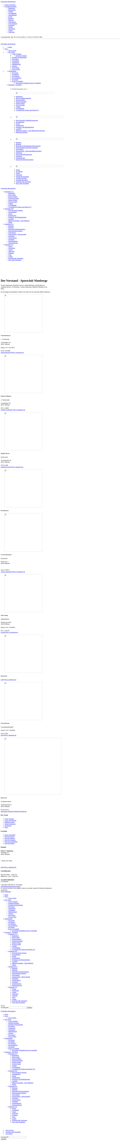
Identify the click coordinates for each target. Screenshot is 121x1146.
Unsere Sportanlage (10, 820)
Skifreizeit (11, 236)
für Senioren (12, 924)
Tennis (10, 246)
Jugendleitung (12, 15)
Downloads (11, 915)
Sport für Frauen (9, 836)
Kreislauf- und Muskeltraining (17, 217)
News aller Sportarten (14, 260)
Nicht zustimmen (6, 891)
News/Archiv (12, 898)
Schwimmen (12, 22)
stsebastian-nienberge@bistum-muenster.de (13, 811)
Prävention (11, 907)
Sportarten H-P (9, 209)
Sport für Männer (10, 838)
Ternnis (10, 27)
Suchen (4, 1139)
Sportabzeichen (12, 241)
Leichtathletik (12, 13)
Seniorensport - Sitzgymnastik (17, 234)
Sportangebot (8, 919)
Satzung (10, 913)
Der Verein (8, 900)
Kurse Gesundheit (10, 835)
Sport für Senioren (10, 840)
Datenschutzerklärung (7, 886)
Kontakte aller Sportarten (15, 258)
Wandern (11, 253)
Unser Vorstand (9, 819)
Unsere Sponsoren (10, 5)
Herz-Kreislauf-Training (15, 210)
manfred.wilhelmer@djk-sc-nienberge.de (13, 410)
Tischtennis (11, 29)
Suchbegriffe (4, 1007)
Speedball (11, 25)
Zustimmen (4, 890)
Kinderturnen (12, 215)
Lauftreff (11, 219)
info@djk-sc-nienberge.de (8, 679)
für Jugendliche (12, 925)
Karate (10, 17)
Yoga (9, 255)
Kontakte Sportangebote (15, 905)
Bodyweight (12, 195)
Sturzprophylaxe (13, 243)
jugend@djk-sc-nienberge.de (9, 632)
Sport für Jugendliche (11, 842)
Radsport (11, 18)
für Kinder (11, 927)
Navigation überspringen (8, 1)
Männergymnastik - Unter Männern (18, 221)
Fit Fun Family (12, 202)
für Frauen (11, 920)
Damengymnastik (13, 198)
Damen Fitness (12, 200)
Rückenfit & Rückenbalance (16, 229)
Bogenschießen (12, 197)
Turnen (10, 30)
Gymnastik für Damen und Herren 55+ (20, 207)
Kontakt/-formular (13, 903)
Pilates (10, 222)
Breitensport (12, 10)
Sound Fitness (12, 238)
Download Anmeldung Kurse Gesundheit (24, 931)
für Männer (11, 922)
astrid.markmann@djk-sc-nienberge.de (12, 352)
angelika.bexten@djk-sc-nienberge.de (12, 467)
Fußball (10, 11)
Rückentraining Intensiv (15, 231)
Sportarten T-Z (9, 244)
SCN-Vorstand (12, 23)
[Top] (1, 1127)
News (6, 827)
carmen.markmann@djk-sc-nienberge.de (13, 572)
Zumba (10, 256)
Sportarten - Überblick (11, 932)
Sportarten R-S (9, 224)
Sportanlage (11, 908)
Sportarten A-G (9, 191)
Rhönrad (11, 20)
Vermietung (8, 825)
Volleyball (11, 32)
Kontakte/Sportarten (11, 6)
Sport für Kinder (9, 843)
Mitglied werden (9, 822)
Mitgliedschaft (12, 912)
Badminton (11, 8)
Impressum (17, 886)
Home (6, 895)
